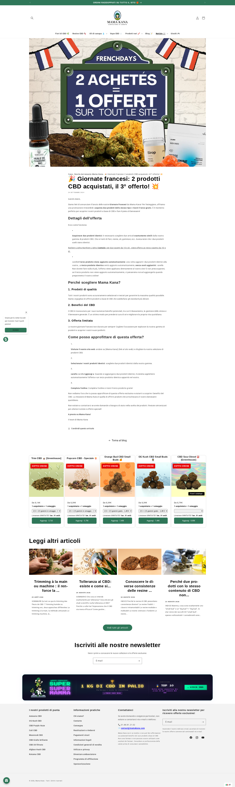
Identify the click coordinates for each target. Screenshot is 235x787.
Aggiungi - (46, 521)
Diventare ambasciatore (85, 754)
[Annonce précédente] (30, 2)
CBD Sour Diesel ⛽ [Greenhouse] (189, 458)
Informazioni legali (82, 740)
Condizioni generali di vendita (88, 745)
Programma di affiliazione (86, 759)
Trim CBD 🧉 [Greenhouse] (46, 458)
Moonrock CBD (36, 735)
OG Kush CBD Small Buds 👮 (153, 458)
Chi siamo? (79, 716)
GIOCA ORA (196, 687)
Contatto (78, 721)
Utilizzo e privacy (82, 749)
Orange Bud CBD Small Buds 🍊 (117, 458)
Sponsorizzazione (82, 764)
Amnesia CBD (35, 716)
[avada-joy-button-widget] (6, 780)
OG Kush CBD (35, 721)
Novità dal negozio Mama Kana (88, 174)
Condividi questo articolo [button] (82, 428)
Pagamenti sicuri (82, 735)
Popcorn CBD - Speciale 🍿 (82, 458)
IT (230, 785)
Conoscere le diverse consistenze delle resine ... (139, 586)
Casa (70, 174)
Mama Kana (39, 781)
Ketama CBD (35, 754)
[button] (32, 18)
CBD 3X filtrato (36, 745)
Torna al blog (119, 440)
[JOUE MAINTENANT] (117, 687)
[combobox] (228, 785)
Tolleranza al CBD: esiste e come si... (95, 584)
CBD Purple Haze (37, 726)
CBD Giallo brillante (38, 740)
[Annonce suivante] (205, 2)
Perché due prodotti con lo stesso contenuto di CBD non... (184, 588)
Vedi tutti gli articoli (117, 628)
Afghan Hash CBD (37, 749)
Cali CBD (33, 730)
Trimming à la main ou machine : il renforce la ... (51, 586)
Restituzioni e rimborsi (84, 730)
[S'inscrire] (139, 661)
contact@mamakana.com (133, 728)
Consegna (78, 726)
